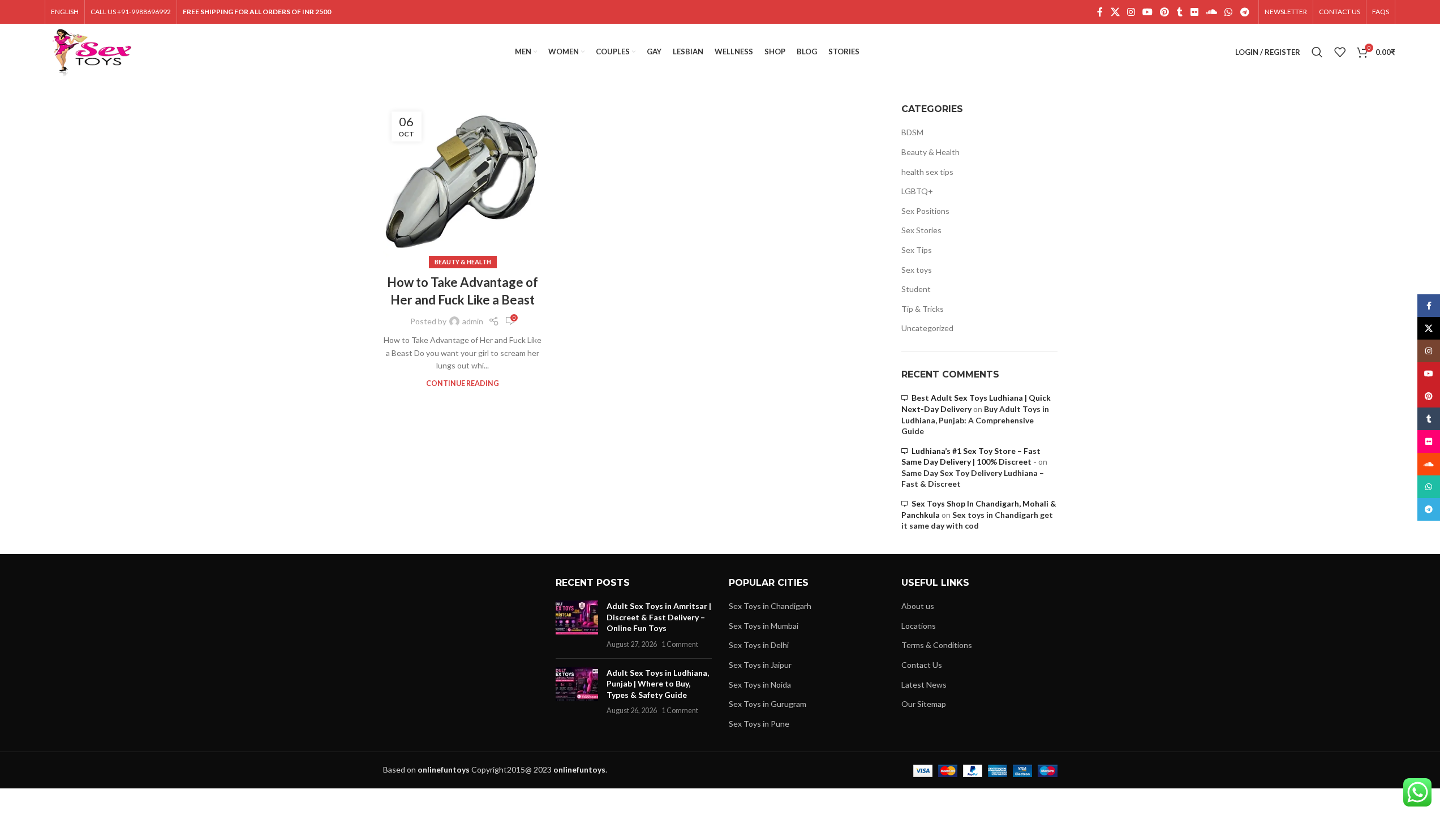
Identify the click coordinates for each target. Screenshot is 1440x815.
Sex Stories (921, 230)
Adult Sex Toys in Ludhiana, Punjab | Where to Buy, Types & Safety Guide (658, 684)
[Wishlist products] (1340, 52)
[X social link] (1115, 11)
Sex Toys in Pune (759, 723)
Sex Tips (916, 250)
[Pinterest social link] (1165, 11)
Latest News (924, 684)
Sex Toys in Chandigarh (770, 606)
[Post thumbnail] (577, 624)
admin (472, 321)
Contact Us (921, 665)
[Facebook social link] (1100, 11)
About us (917, 606)
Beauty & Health (463, 261)
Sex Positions (925, 211)
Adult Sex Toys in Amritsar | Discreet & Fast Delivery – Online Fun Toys (659, 617)
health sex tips (927, 172)
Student (916, 289)
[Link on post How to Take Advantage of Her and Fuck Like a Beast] (463, 183)
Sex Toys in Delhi (759, 645)
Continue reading (462, 383)
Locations (918, 625)
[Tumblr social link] (1180, 11)
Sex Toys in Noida (760, 684)
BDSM (912, 132)
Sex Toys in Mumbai (763, 625)
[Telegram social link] (1244, 11)
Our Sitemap (923, 704)
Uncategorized (927, 328)
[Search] (1317, 52)
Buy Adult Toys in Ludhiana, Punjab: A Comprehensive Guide (975, 420)
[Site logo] (92, 51)
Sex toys (916, 269)
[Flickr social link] (1194, 11)
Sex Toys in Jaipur (760, 665)
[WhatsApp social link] (1228, 11)
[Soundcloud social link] (1211, 11)
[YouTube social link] (1148, 11)
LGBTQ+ (917, 191)
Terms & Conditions (936, 645)
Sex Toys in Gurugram (767, 704)
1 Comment (679, 644)
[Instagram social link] (1130, 11)
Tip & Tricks (922, 309)
